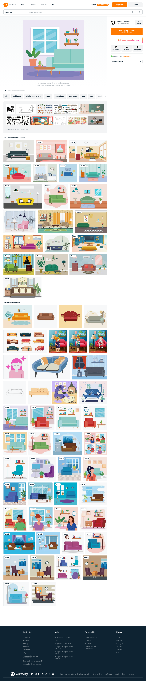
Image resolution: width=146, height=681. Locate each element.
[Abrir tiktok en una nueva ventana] (46, 674)
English (118, 637)
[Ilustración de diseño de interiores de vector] (18, 151)
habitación (17, 96)
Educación (26, 650)
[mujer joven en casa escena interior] (41, 519)
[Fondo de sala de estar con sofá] (69, 469)
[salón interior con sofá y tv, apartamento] (89, 243)
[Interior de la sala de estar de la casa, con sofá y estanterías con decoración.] (68, 418)
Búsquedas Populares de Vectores (64, 647)
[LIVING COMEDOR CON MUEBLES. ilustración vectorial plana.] (68, 173)
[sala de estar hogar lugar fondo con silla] (15, 469)
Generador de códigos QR (31, 664)
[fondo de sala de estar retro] (55, 221)
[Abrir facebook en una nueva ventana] (32, 674)
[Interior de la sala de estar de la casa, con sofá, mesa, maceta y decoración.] (15, 418)
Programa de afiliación (63, 643)
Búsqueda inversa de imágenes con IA (30, 657)
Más (53, 5)
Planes (93, 5)
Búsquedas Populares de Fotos (64, 652)
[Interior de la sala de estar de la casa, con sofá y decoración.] (42, 418)
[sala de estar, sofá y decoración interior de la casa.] (93, 519)
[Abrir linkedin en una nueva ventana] (39, 674)
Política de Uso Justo (127, 674)
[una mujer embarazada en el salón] (58, 341)
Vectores (13, 5)
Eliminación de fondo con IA (32, 661)
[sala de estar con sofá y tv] (40, 493)
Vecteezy (25, 640)
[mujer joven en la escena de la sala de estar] (95, 469)
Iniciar (135, 5)
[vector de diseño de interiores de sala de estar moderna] (91, 221)
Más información (117, 61)
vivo (6, 96)
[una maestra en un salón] (78, 341)
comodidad (59, 96)
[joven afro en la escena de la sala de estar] (15, 519)
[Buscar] (133, 12)
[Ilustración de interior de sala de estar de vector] (19, 221)
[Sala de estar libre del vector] (89, 367)
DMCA (57, 640)
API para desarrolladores (31, 653)
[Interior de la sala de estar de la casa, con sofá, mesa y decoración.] (95, 418)
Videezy (25, 643)
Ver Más (96, 121)
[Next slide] (103, 96)
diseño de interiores (33, 96)
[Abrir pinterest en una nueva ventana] (43, 674)
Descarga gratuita (126, 31)
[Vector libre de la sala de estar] (51, 151)
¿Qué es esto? (127, 56)
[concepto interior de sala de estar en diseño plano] (22, 287)
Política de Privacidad (112, 674)
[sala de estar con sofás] (19, 543)
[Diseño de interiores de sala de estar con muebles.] (88, 151)
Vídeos (33, 5)
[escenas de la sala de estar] (68, 567)
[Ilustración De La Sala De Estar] (18, 264)
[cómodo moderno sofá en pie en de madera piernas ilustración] (39, 392)
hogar (48, 96)
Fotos (23, 5)
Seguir (139, 24)
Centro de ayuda (91, 637)
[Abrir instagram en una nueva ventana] (36, 674)
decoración (73, 96)
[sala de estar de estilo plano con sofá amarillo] (22, 196)
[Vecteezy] (5, 5)
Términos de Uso (98, 674)
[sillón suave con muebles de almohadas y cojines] (50, 367)
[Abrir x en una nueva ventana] (49, 674)
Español (119, 640)
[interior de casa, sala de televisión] (43, 469)
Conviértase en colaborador (90, 647)
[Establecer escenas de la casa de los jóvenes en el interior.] (95, 443)
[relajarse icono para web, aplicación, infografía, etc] (15, 367)
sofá (83, 96)
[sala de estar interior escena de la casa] (16, 594)
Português (120, 643)
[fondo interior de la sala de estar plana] (23, 243)
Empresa (25, 647)
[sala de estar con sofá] (56, 196)
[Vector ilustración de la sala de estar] (57, 243)
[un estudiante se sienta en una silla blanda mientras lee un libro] (98, 341)
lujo (91, 96)
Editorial (44, 5)
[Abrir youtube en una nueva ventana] (53, 674)
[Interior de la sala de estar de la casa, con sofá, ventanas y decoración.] (15, 443)
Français (119, 650)
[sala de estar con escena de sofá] (15, 567)
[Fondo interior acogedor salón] (14, 493)
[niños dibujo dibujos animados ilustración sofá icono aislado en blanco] (45, 316)
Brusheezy (26, 637)
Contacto (88, 640)
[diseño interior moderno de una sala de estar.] (45, 173)
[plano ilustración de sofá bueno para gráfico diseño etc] (70, 316)
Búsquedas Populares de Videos (64, 657)
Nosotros (88, 643)
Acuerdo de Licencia (62, 637)
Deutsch (119, 647)
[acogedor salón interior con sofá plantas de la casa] (51, 264)
